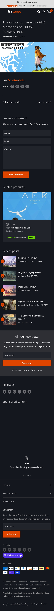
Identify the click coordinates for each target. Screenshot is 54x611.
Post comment (16, 174)
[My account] (44, 11)
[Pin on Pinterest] (17, 86)
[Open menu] (4, 12)
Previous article (12, 102)
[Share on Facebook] (12, 86)
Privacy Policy (35, 588)
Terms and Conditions (20, 588)
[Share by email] (27, 86)
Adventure (7, 36)
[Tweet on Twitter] (22, 86)
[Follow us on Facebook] (4, 392)
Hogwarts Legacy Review (30, 272)
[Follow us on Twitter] (9, 392)
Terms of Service (18, 596)
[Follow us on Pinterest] (19, 392)
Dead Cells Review (27, 286)
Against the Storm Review (30, 301)
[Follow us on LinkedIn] (24, 392)
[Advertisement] (27, 428)
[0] (49, 11)
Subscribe (27, 363)
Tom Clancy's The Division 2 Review (31, 317)
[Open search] (38, 11)
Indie (22, 79)
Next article (43, 102)
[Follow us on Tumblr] (29, 392)
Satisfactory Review (27, 257)
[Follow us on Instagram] (14, 392)
